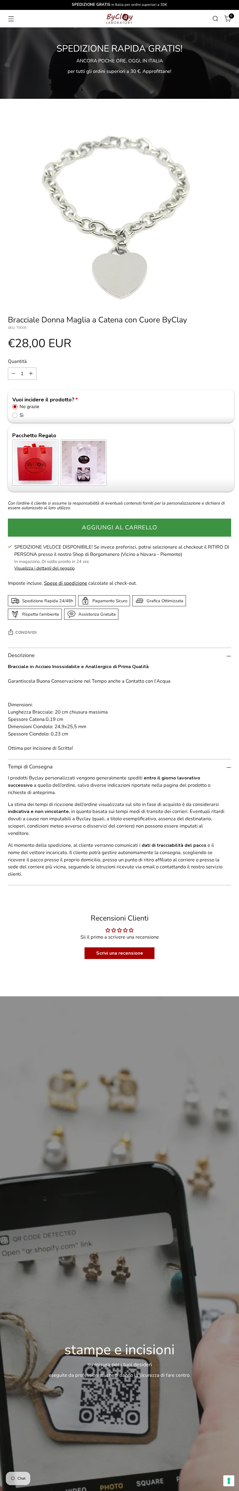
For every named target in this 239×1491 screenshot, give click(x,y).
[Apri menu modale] (11, 19)
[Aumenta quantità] (31, 374)
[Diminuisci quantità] (13, 374)
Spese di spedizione (65, 583)
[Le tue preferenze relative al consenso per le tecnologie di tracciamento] (228, 1480)
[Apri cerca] (216, 19)
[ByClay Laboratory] (119, 18)
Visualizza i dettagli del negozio (44, 568)
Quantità (17, 361)
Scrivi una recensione (119, 953)
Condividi (26, 632)
